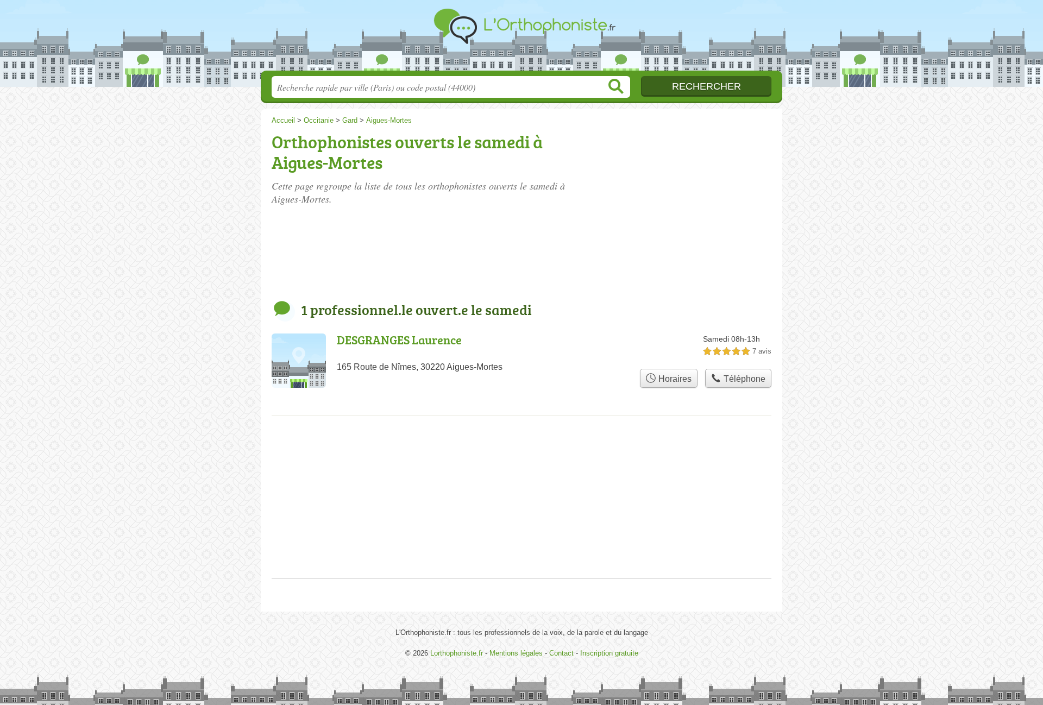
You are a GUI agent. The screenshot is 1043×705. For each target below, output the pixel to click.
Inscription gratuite (609, 653)
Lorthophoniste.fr (521, 38)
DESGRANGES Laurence (399, 339)
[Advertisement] (691, 191)
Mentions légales (516, 653)
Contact (561, 653)
